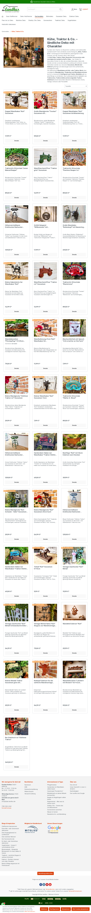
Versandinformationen (75, 891)
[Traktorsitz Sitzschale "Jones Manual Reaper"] (16, 157)
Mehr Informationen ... (30, 911)
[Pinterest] (47, 884)
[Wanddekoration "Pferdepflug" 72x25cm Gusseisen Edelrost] (16, 328)
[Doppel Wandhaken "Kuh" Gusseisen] (16, 100)
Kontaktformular (6, 808)
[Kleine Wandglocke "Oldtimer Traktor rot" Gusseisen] (16, 385)
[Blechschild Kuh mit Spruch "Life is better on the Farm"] (74, 328)
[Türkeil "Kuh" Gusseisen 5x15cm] (45, 555)
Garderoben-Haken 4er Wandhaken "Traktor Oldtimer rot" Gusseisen (45, 454)
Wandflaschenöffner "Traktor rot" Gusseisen (45, 283)
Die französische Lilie (8, 839)
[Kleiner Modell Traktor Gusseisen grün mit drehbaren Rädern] (16, 669)
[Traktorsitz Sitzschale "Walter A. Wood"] (74, 385)
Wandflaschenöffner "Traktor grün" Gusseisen (45, 169)
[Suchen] (60, 9)
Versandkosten (50, 889)
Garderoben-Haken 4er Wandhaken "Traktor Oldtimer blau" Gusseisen (16, 568)
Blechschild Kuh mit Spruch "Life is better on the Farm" (73, 340)
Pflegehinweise (51, 785)
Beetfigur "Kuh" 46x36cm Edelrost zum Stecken (73, 454)
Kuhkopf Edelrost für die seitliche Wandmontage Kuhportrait (43, 682)
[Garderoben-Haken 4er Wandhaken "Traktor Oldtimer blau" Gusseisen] (16, 555)
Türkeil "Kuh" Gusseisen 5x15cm (43, 568)
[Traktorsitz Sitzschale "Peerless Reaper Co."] (74, 157)
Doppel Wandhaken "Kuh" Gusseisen (15, 112)
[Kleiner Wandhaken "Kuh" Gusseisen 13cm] (45, 385)
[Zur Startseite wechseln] (11, 8)
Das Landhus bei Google (77, 793)
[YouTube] (50, 884)
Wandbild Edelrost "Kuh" (72, 624)
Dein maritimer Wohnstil (9, 836)
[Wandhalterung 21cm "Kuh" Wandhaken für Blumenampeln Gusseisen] (45, 328)
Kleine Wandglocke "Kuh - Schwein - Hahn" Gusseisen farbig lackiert (15, 511)
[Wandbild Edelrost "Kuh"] (74, 612)
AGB (26, 787)
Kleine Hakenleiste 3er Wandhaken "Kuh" (14, 283)
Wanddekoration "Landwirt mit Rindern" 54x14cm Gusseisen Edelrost (73, 682)
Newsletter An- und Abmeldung (56, 814)
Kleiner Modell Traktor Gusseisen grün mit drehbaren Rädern (13, 682)
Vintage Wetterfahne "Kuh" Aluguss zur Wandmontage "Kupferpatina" (44, 625)
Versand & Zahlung (30, 793)
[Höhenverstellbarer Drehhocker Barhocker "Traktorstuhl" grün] (16, 442)
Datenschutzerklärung (31, 789)
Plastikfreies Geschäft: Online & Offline (44, 1)
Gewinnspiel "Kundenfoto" (55, 791)
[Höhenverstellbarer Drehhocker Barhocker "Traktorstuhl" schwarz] (16, 214)
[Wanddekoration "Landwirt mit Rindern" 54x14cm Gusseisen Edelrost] (74, 669)
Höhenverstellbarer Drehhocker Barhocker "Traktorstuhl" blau (71, 511)
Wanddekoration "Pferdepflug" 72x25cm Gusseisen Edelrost (14, 340)
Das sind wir (73, 785)
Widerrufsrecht (29, 791)
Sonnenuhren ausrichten (54, 809)
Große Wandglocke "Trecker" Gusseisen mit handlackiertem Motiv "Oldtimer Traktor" (45, 112)
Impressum (28, 785)
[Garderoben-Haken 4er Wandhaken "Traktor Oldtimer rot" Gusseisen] (45, 442)
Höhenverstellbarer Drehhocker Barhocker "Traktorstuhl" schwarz (14, 226)
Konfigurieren (54, 909)
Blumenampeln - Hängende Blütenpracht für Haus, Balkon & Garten (11, 851)
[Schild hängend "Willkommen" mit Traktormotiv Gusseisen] (45, 214)
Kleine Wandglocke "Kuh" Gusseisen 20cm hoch (43, 511)
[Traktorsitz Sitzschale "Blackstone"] (74, 271)
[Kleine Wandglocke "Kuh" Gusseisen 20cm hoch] (45, 499)
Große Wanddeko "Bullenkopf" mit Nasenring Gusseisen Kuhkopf (73, 226)
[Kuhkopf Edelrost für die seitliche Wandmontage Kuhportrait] (45, 669)
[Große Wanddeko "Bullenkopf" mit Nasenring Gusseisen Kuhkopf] (74, 214)
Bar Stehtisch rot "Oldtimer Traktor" (15, 738)
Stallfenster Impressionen (9, 826)
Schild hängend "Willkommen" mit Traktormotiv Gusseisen (43, 226)
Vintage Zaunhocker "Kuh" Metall (73, 568)
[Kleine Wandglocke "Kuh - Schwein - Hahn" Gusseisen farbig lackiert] (16, 499)
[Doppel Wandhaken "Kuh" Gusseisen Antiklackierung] (74, 100)
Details (16, 140)
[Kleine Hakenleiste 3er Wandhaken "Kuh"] (16, 271)
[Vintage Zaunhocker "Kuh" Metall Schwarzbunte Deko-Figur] (16, 612)
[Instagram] (43, 884)
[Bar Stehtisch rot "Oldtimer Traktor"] (16, 726)
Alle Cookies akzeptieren (80, 909)
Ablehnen (44, 909)
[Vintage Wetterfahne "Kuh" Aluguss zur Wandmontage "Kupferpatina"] (45, 612)
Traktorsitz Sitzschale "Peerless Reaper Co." (71, 169)
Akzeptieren (66, 909)
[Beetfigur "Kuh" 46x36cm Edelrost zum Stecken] (74, 442)
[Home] (4, 17)
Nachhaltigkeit (74, 791)
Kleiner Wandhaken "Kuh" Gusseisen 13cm (43, 397)
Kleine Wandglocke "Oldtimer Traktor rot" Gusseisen (16, 397)
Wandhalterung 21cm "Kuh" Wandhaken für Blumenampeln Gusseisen (44, 340)
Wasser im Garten (52, 812)
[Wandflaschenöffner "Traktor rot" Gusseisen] (45, 271)
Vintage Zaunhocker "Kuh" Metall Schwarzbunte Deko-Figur (16, 625)
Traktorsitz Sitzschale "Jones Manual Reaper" (16, 169)
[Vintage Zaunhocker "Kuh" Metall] (74, 555)
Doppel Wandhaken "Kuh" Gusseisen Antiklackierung (73, 112)
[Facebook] (40, 884)
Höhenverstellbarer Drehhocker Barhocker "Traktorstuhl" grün (14, 454)
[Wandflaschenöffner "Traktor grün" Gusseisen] (45, 157)
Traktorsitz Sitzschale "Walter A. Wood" (71, 397)
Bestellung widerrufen (45, 873)
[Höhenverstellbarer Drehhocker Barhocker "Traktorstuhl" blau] (74, 499)
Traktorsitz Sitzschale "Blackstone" (71, 283)
